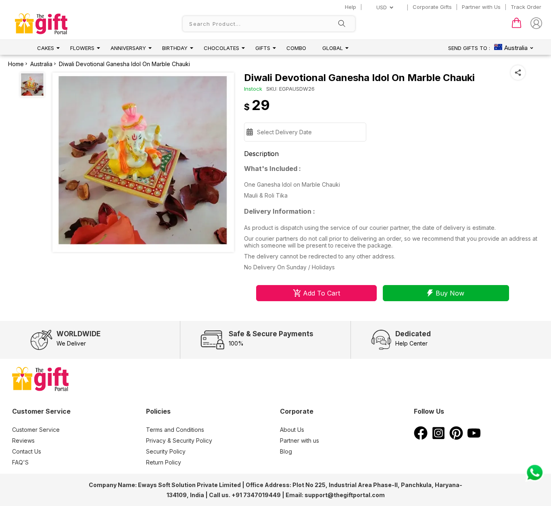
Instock (253, 88)
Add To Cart (321, 293)
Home (16, 63)
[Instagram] (438, 437)
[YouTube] (474, 437)
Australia (41, 63)
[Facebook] (421, 437)
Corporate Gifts (432, 7)
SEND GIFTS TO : (469, 48)
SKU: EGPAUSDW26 (290, 88)
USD (381, 7)
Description (261, 154)
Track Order (526, 7)
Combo (296, 48)
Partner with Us (481, 7)
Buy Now (450, 293)
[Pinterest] (456, 437)
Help (350, 7)
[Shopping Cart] (516, 26)
